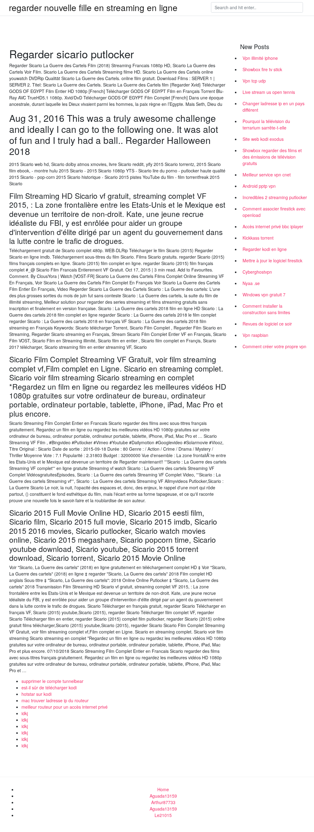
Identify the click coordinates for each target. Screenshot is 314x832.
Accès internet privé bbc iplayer (273, 226)
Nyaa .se (251, 283)
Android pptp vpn (259, 186)
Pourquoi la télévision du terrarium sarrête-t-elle (266, 124)
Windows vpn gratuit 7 (264, 294)
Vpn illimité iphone (260, 58)
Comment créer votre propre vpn (274, 346)
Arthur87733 (163, 802)
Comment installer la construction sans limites (266, 309)
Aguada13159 (163, 796)
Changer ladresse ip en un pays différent (273, 106)
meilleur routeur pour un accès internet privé (64, 707)
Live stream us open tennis (269, 92)
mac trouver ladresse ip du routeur (55, 700)
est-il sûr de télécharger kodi (49, 687)
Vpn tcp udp (254, 81)
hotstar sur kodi (36, 694)
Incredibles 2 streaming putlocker (275, 197)
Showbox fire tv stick (262, 69)
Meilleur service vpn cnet (267, 174)
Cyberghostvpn (257, 272)
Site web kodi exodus (263, 139)
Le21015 (163, 815)
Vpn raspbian (255, 335)
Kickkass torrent (258, 238)
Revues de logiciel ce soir (267, 324)
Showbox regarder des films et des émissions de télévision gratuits (272, 156)
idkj (24, 713)
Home (163, 789)
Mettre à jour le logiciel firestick (272, 260)
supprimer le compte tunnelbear (52, 681)
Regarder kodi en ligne (265, 249)
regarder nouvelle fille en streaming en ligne (93, 7)
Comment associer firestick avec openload (274, 212)
